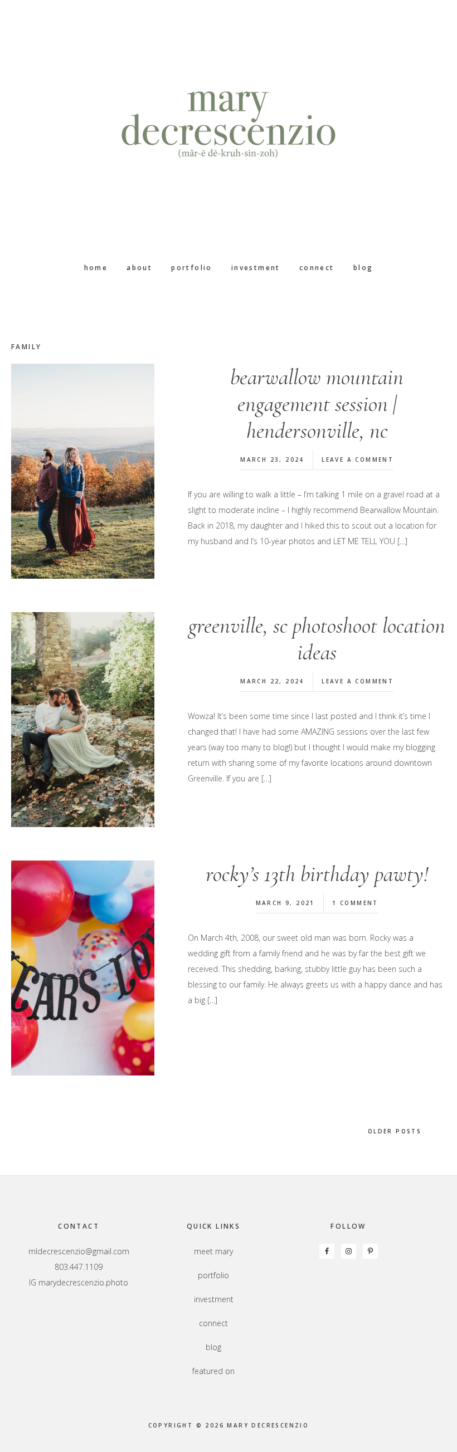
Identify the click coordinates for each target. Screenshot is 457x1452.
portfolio (213, 1275)
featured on (213, 1371)
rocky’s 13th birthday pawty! (317, 874)
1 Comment (355, 903)
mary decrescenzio (228, 125)
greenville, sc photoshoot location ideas (316, 639)
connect (213, 1323)
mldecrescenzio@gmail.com (78, 1251)
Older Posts (396, 1131)
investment (214, 1299)
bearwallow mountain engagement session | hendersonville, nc (316, 404)
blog (213, 1347)
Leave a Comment (357, 459)
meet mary (213, 1251)
